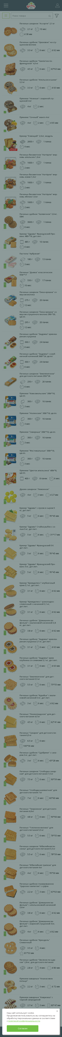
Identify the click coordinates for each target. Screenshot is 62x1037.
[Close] (57, 1011)
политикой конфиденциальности (24, 1021)
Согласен (22, 1028)
